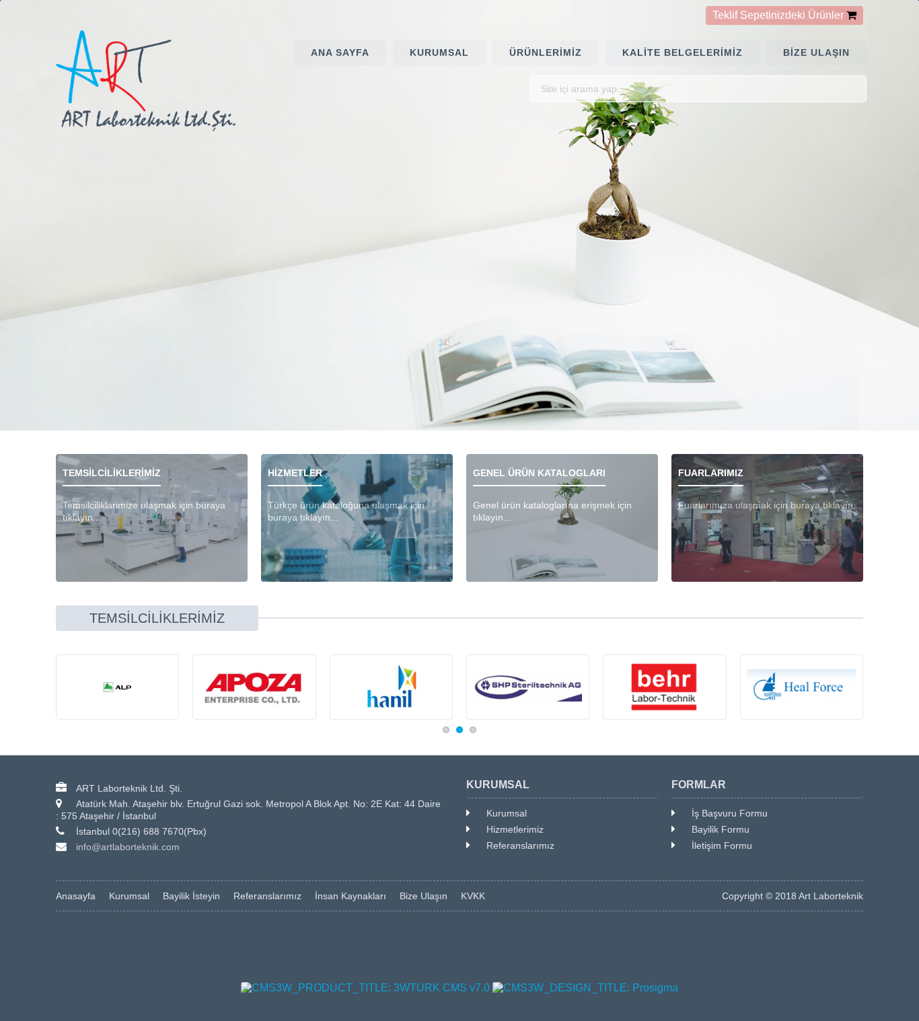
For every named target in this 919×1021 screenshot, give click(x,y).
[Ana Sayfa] (152, 80)
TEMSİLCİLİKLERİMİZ (112, 472)
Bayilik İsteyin (191, 896)
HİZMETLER (295, 472)
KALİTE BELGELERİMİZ (682, 52)
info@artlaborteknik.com (128, 846)
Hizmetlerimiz (515, 829)
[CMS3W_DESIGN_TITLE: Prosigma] (585, 988)
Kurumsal (506, 813)
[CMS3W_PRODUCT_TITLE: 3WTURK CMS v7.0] (365, 988)
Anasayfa (76, 896)
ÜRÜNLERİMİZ (545, 52)
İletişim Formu (722, 845)
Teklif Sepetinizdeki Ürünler (778, 15)
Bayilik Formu (720, 829)
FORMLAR (698, 784)
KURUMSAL (439, 52)
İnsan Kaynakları (350, 896)
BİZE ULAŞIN (816, 52)
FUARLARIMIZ (710, 472)
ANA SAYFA (340, 52)
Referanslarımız (520, 845)
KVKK (473, 896)
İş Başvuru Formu (730, 813)
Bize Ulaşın (423, 896)
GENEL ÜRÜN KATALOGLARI (539, 472)
